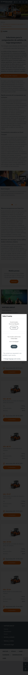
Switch (14, 346)
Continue (14, 327)
